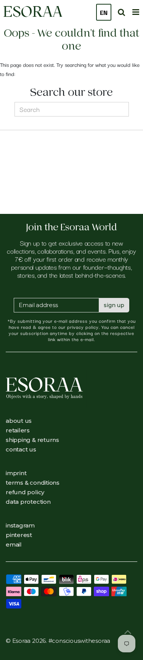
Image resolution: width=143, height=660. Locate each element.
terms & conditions (32, 482)
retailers (18, 430)
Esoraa (32, 11)
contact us (21, 449)
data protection (28, 501)
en (104, 12)
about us (19, 420)
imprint (16, 473)
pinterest (19, 535)
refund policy (25, 492)
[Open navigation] (135, 11)
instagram (20, 525)
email (14, 544)
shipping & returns (32, 439)
